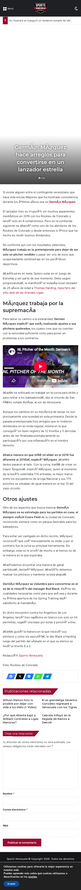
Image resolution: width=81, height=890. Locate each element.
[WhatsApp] (37, 676)
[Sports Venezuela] (40, 8)
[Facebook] (10, 676)
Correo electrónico (15, 809)
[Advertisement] (40, 66)
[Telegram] (46, 676)
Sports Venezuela (31, 655)
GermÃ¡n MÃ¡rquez (62, 202)
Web (5, 825)
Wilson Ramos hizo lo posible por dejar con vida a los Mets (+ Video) (20, 703)
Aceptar (11, 883)
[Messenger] (28, 676)
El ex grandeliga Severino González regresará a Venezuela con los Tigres (59, 703)
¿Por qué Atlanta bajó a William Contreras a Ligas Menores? (20, 719)
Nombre (8, 793)
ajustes (32, 877)
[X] (19, 676)
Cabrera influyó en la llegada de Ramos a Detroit (56, 719)
